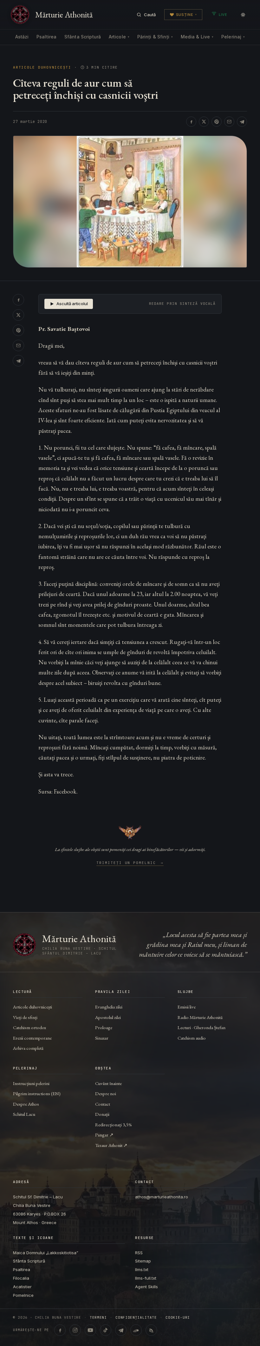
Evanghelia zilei (108, 1007)
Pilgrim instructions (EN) (37, 1093)
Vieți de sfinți (25, 1017)
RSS (139, 1252)
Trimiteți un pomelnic (130, 863)
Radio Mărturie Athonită (200, 1017)
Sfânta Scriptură (82, 36)
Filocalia (21, 1278)
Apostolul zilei (108, 1017)
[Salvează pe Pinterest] (216, 122)
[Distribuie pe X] (204, 122)
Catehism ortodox (29, 1027)
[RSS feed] (151, 1330)
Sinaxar (101, 1038)
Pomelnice (23, 1295)
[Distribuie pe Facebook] (191, 122)
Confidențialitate (136, 1317)
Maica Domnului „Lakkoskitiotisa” (45, 1252)
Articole (119, 36)
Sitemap (143, 1260)
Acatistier (22, 1286)
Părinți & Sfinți (155, 36)
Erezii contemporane (32, 1038)
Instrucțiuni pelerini (31, 1083)
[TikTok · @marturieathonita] (105, 1330)
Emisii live (187, 1007)
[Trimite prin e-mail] (229, 122)
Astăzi (22, 36)
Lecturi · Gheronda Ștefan (201, 1027)
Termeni (98, 1317)
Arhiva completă (28, 1048)
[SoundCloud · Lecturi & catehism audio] (136, 1330)
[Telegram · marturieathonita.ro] (121, 1330)
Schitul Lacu (24, 1114)
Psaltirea (46, 36)
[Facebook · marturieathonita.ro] (60, 1330)
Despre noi (105, 1093)
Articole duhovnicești (42, 67)
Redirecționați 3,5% (113, 1125)
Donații (102, 1114)
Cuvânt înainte (108, 1083)
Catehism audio (192, 1038)
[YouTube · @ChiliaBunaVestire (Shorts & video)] (90, 1330)
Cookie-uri (178, 1317)
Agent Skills (146, 1286)
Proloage (103, 1027)
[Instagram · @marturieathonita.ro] (75, 1330)
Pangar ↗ (104, 1135)
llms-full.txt (145, 1278)
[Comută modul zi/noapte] (243, 14)
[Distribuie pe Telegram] (242, 122)
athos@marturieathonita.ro (161, 1196)
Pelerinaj (233, 36)
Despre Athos (26, 1104)
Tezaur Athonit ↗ (111, 1145)
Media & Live (197, 36)
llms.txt (141, 1269)
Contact (102, 1104)
